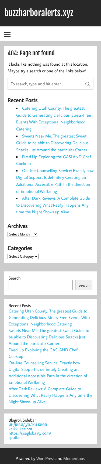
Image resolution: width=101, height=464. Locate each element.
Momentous (74, 458)
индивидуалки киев (28, 424)
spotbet (15, 437)
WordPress (45, 458)
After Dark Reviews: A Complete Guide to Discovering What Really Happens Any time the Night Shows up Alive (53, 204)
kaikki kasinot (20, 428)
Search (14, 278)
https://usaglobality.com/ (30, 433)
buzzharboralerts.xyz (38, 13)
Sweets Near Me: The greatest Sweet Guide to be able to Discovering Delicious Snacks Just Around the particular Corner (52, 142)
